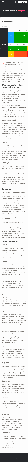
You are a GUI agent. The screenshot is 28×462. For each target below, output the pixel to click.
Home (10, 458)
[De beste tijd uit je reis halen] (21, 2)
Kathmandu (5, 26)
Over (14, 458)
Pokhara (15, 26)
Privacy (17, 458)
